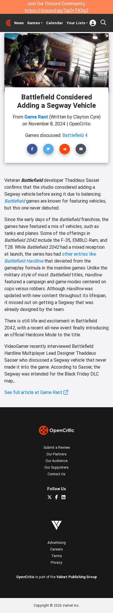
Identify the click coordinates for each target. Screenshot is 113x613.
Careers (56, 549)
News (19, 22)
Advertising (57, 542)
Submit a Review (56, 447)
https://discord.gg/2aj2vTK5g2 (56, 10)
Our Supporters (56, 467)
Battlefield (14, 201)
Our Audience (56, 461)
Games (33, 22)
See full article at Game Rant (33, 392)
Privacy (56, 562)
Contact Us (56, 474)
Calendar (54, 22)
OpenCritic (25, 577)
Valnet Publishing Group (77, 577)
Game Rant (36, 117)
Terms (56, 556)
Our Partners (56, 454)
